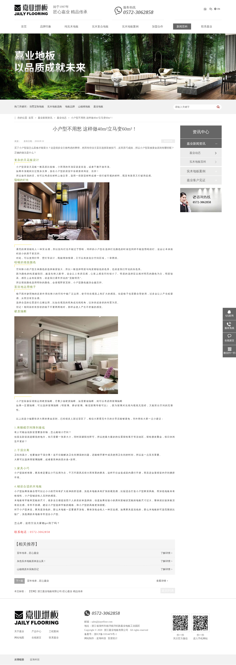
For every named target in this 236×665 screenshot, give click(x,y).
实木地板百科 (198, 161)
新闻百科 (182, 26)
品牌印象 (45, 26)
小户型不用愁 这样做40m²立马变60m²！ (92, 118)
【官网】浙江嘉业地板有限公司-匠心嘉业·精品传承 (55, 591)
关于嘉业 (19, 631)
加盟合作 (157, 26)
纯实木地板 (71, 26)
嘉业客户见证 (196, 180)
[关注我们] (211, 9)
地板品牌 (70, 106)
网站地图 (19, 637)
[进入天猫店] (205, 10)
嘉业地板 (98, 106)
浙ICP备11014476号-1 (105, 634)
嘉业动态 (62, 118)
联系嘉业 (206, 26)
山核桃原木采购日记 (28, 569)
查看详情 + (162, 581)
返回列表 (168, 141)
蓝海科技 (101, 638)
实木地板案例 (130, 26)
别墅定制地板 (37, 106)
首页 (24, 26)
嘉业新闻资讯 (45, 118)
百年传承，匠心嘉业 (28, 553)
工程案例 (54, 631)
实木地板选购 (54, 106)
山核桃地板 (84, 106)
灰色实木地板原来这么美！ (31, 561)
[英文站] (217, 9)
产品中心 (36, 631)
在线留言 (36, 637)
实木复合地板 (100, 26)
